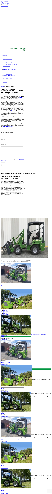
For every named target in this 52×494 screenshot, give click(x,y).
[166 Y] (16, 282)
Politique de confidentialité (34, 334)
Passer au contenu (4, 1)
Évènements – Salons (33, 330)
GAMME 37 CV (39, 327)
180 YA (2, 336)
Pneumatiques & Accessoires (33, 329)
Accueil (2, 86)
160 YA (2, 311)
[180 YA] (16, 334)
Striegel (20, 97)
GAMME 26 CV (4, 287)
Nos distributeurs (4, 6)
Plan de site (43, 334)
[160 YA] (16, 309)
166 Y (2, 285)
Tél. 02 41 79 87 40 (5, 3)
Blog (41, 330)
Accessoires (44, 329)
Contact (2, 2)
